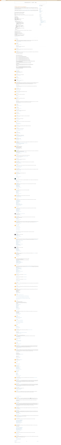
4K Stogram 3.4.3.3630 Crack (18, 162)
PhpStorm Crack (17, 307)
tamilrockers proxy (17, 371)
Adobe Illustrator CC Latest (18, 368)
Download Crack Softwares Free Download (19, 240)
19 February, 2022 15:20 (18, 236)
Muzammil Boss (17, 220)
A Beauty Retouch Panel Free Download (19, 422)
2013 (40, 14)
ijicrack (16, 282)
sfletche (16, 39)
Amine (16, 319)
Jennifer (16, 79)
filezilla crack (21, 359)
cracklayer (17, 145)
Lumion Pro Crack (17, 190)
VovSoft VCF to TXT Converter (25, 156)
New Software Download (22, 143)
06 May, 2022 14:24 (18, 330)
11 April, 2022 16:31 (18, 308)
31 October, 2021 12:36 (18, 176)
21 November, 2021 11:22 (18, 187)
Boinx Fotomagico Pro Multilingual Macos (19, 420)
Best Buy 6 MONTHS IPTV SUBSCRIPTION (19, 321)
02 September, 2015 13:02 (18, 136)
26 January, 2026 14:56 (18, 430)
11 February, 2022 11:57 (18, 232)
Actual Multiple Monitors (18, 250)
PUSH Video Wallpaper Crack (18, 304)
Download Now (25, 274)
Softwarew (17, 206)
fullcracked (17, 435)
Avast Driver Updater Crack (18, 200)
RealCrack (17, 237)
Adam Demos (17, 387)
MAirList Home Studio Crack (18, 227)
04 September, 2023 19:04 (18, 369)
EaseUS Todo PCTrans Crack (18, 313)
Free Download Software (18, 143)
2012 (40, 15)
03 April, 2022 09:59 (18, 263)
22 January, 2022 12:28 (18, 219)
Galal (16, 76)
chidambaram (17, 109)
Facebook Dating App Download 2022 (19, 317)
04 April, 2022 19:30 (18, 272)
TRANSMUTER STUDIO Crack (18, 261)
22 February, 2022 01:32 (18, 245)
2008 (40, 24)
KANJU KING (17, 188)
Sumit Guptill (17, 397)
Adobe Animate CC (17, 248)
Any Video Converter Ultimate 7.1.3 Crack (19, 204)
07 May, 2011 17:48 (18, 69)
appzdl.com (17, 373)
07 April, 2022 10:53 (18, 284)
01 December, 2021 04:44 (18, 205)
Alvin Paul (17, 120)
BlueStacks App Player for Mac (18, 438)
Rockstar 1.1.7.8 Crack (18, 203)
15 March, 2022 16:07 (18, 255)
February (41, 19)
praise (16, 315)
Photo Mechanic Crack (18, 222)
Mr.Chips (16, 246)
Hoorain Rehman (17, 424)
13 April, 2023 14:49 (18, 351)
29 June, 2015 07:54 (18, 130)
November (41, 17)
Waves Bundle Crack (17, 367)
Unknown (17, 48)
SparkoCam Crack (17, 202)
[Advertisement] (22, 4)
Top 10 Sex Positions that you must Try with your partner (20, 213)
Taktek (16, 324)
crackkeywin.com (17, 260)
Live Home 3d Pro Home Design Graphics (19, 427)
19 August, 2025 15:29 (18, 413)
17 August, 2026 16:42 (18, 439)
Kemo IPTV (17, 349)
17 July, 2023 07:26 (18, 357)
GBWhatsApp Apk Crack (18, 226)
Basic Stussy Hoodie (18, 391)
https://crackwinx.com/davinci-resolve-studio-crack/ (23, 332)
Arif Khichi (17, 158)
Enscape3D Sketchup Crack (18, 184)
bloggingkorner (17, 370)
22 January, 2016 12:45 (18, 144)
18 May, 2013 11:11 (18, 99)
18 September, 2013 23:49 (18, 105)
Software (16, 164)
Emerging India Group (17, 338)
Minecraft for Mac (17, 433)
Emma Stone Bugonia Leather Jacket (19, 415)
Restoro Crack (17, 243)
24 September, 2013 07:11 (18, 108)
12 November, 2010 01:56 (18, 44)
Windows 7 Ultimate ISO (18, 152)
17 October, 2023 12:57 (18, 375)
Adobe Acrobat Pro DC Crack (18, 242)
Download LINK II (18, 280)
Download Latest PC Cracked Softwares (29, 266)
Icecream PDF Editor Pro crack (18, 268)
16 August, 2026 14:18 (18, 434)
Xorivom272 (17, 379)
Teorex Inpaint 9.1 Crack (18, 186)
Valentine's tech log (30, 2)
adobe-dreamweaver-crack (18, 173)
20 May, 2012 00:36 (18, 92)
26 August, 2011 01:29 (18, 75)
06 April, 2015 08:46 (18, 126)
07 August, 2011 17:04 (18, 72)
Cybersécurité (17, 326)
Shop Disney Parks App (18, 316)
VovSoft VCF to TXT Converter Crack (19, 388)
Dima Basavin (17, 70)
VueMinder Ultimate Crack (18, 244)
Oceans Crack (17, 224)
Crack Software (17, 168)
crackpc (16, 252)
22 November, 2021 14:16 (18, 193)
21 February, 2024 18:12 (18, 389)
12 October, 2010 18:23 (18, 41)
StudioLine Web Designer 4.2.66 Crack (19, 166)
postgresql (40, 8)
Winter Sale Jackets (35, 377)
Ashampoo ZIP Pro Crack (18, 235)
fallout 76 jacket (17, 408)
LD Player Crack (17, 305)
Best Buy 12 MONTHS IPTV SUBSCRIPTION (19, 322)
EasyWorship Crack (17, 185)
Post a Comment (16, 440)
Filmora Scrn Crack (17, 225)
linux (39, 10)
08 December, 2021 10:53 (18, 211)
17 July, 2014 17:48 (18, 119)
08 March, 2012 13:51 (18, 89)
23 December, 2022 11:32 (18, 347)
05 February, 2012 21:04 (18, 80)
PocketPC (40, 11)
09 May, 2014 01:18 (18, 116)
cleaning (16, 390)
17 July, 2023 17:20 (18, 360)
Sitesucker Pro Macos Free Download (19, 428)
